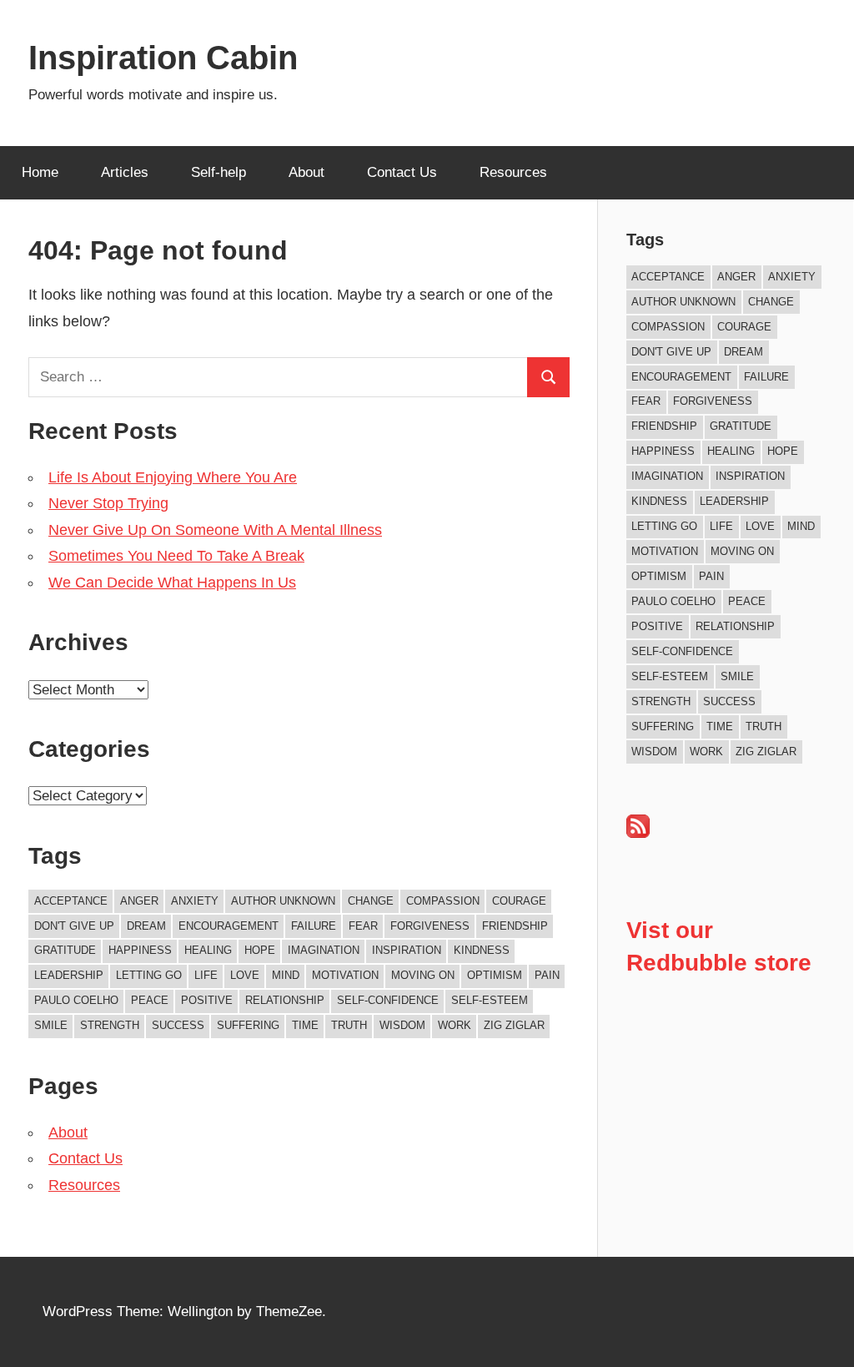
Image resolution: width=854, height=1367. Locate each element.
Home (40, 172)
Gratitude (65, 950)
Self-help (218, 172)
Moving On (423, 975)
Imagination (323, 950)
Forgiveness (430, 926)
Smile (51, 1025)
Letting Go (149, 975)
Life (206, 975)
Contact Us (402, 172)
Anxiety (195, 901)
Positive (207, 1000)
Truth (349, 1025)
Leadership (68, 975)
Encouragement (228, 926)
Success (178, 1025)
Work (454, 1025)
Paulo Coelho (76, 1000)
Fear (363, 926)
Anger (139, 901)
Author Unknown (283, 901)
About (306, 172)
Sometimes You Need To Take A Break (176, 555)
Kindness (482, 950)
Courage (519, 901)
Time (305, 1025)
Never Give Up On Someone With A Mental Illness (215, 530)
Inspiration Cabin (163, 57)
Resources (513, 172)
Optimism (494, 975)
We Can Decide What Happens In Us (172, 582)
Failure (313, 926)
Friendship (515, 926)
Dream (146, 926)
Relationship (284, 1000)
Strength (109, 1025)
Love (244, 975)
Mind (285, 975)
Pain (547, 975)
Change (371, 901)
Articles (124, 172)
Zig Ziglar (514, 1025)
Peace (149, 1000)
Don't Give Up (74, 926)
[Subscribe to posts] (638, 833)
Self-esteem (489, 1000)
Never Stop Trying (108, 503)
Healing (208, 950)
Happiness (140, 950)
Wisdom (402, 1025)
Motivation (345, 975)
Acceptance (71, 901)
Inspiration (406, 950)
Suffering (248, 1025)
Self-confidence (388, 1000)
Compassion (443, 901)
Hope (259, 950)
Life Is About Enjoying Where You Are (172, 477)
